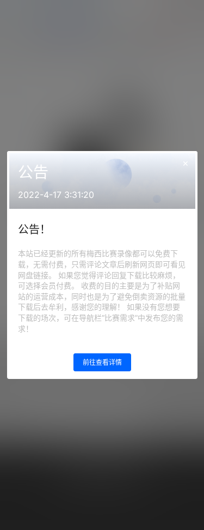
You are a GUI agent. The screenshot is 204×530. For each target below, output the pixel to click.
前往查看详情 (102, 362)
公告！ (34, 229)
